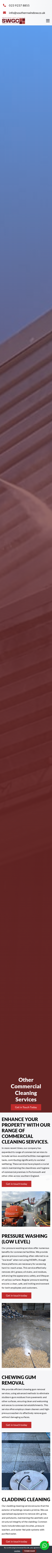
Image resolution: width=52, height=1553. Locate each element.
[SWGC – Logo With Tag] (13, 18)
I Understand (29, 1551)
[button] (44, 1545)
